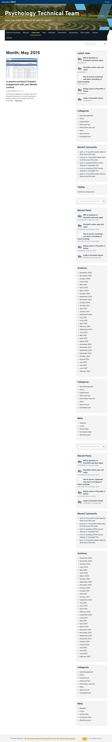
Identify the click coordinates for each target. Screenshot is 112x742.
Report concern (97, 738)
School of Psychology (13, 33)
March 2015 (84, 341)
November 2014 (86, 347)
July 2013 (83, 362)
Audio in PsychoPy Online (93, 98)
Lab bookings (73, 33)
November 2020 (86, 276)
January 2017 (85, 312)
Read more (18, 101)
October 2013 (85, 356)
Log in (82, 426)
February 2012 (85, 371)
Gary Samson (12, 91)
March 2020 (84, 291)
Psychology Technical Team (42, 13)
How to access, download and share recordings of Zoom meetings (90, 79)
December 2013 (85, 353)
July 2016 (83, 318)
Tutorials (9, 38)
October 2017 (85, 306)
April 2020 (84, 288)
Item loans (51, 33)
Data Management (86, 116)
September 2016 (86, 315)
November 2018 (86, 300)
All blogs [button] (107, 2)
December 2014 (85, 344)
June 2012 (84, 368)
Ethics (82, 119)
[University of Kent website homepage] (9, 2)
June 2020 (84, 282)
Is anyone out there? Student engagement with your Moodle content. (21, 84)
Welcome (26, 33)
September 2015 (86, 329)
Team (44, 33)
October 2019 (85, 294)
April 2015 (83, 338)
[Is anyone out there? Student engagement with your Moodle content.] (22, 68)
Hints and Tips (85, 125)
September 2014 (86, 350)
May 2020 (83, 285)
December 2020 (86, 273)
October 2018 (85, 303)
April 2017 (83, 309)
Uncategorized (85, 137)
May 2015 (83, 335)
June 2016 (83, 320)
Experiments (62, 33)
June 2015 (84, 332)
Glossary (95, 33)
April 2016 (83, 324)
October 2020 (85, 279)
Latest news (35, 33)
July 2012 (83, 365)
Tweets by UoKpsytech (86, 192)
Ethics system (85, 33)
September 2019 (86, 297)
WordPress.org (85, 435)
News (82, 131)
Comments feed (85, 432)
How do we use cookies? (67, 739)
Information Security (87, 128)
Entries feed (84, 429)
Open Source (84, 134)
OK (85, 739)
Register (83, 423)
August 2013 (84, 359)
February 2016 (85, 327)
